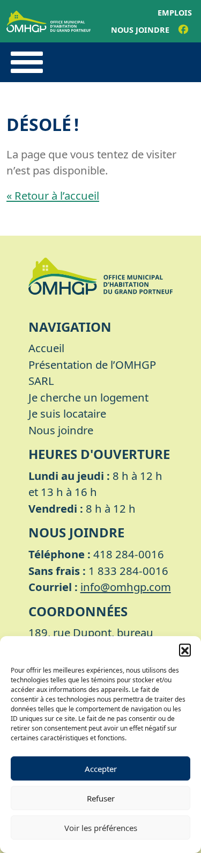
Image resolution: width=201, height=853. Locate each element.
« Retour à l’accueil (52, 195)
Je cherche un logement (88, 397)
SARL (41, 380)
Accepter (101, 768)
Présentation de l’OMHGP (92, 364)
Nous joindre (140, 30)
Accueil (46, 347)
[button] (185, 649)
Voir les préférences (100, 827)
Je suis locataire (67, 413)
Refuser (101, 798)
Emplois (175, 13)
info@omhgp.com (125, 586)
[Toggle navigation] (27, 62)
